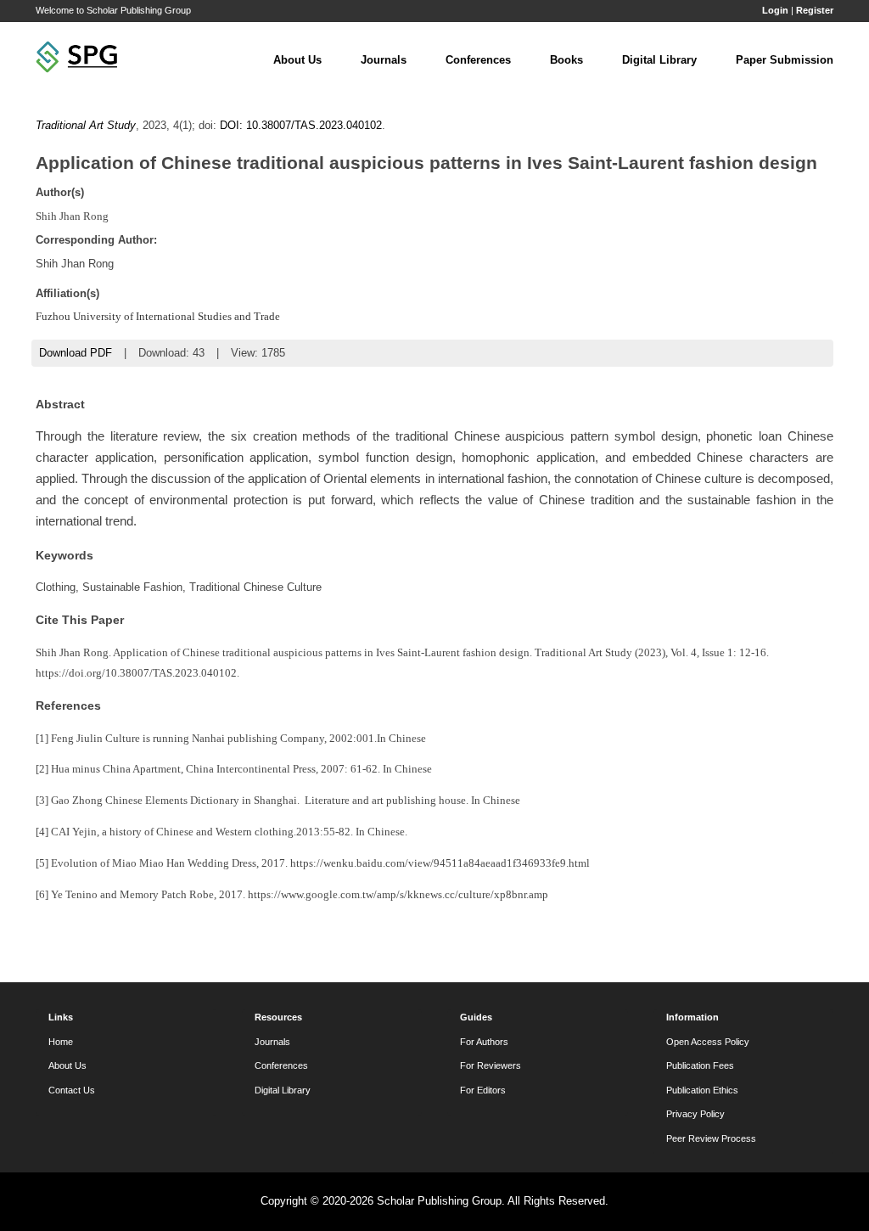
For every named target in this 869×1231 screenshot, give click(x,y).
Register (814, 10)
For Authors (484, 1042)
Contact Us (71, 1090)
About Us (297, 59)
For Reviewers (490, 1065)
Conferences (478, 59)
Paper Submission (784, 59)
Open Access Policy (707, 1042)
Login (775, 10)
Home (60, 1042)
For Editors (483, 1090)
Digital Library (659, 59)
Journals (383, 59)
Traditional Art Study (86, 125)
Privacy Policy (695, 1114)
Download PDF (75, 352)
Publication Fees (700, 1065)
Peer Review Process (711, 1138)
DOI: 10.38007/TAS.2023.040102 (301, 125)
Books (566, 59)
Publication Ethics (702, 1090)
